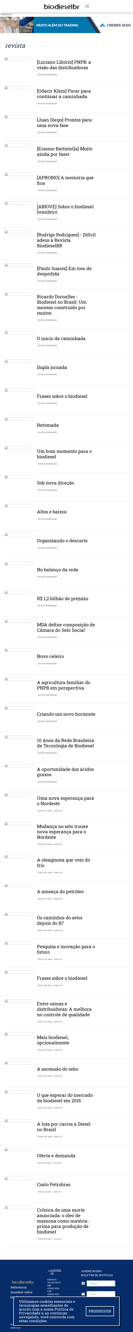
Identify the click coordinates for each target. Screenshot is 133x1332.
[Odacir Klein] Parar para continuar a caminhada (64, 93)
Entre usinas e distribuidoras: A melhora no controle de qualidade (64, 1009)
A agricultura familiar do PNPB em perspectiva (63, 685)
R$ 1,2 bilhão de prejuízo (62, 598)
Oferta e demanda (56, 1156)
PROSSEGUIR (100, 1311)
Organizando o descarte (62, 541)
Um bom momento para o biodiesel (64, 454)
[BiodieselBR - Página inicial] (61, 6)
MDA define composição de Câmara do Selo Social (66, 627)
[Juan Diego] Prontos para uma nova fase (64, 122)
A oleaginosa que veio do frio (63, 862)
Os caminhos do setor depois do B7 (60, 920)
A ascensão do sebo (57, 1069)
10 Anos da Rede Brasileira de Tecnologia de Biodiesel (65, 743)
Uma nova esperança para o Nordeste (65, 801)
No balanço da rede (57, 570)
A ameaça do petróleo (60, 891)
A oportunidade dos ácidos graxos (65, 772)
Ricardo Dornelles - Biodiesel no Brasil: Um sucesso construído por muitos (61, 305)
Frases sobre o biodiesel (62, 396)
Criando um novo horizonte (66, 714)
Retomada (48, 425)
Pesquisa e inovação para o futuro (66, 949)
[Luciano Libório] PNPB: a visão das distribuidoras (64, 65)
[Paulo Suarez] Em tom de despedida (64, 271)
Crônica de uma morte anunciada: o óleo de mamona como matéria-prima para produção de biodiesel (63, 1221)
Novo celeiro (50, 656)
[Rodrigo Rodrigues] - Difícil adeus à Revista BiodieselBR (66, 240)
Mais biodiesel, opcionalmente (53, 1040)
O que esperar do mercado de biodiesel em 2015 (65, 1098)
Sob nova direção (55, 483)
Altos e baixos (52, 512)
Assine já (55, 1272)
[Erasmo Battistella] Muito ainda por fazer (64, 151)
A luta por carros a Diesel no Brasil (64, 1126)
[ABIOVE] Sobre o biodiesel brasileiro (65, 209)
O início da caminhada (61, 338)
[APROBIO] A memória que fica (65, 180)
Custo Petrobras (53, 1184)
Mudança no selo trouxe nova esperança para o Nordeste (62, 831)
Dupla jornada (52, 367)
